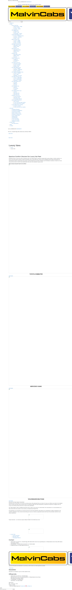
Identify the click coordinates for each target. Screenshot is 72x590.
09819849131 (29, 1)
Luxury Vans (13, 534)
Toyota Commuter (16, 535)
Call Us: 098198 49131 (22, 1)
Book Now (11, 133)
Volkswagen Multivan (17, 537)
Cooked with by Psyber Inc (26, 586)
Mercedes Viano (16, 536)
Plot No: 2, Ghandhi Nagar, (23, 4)
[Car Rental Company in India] (15, 6)
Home (12, 147)
